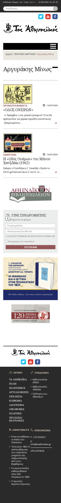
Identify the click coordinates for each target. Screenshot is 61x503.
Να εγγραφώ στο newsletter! (21, 241)
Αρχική (9, 54)
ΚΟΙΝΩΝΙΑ (15, 400)
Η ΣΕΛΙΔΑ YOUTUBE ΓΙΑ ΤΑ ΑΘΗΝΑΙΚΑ (48, 16)
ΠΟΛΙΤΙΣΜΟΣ (17, 387)
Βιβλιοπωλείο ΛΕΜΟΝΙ (40, 388)
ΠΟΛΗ (12, 383)
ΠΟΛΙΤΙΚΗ (15, 413)
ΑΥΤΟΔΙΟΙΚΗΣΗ (18, 392)
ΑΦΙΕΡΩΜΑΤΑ (21, 429)
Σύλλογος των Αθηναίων (40, 395)
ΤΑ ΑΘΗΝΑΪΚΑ (30, 30)
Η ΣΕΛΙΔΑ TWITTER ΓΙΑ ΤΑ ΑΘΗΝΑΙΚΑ (41, 16)
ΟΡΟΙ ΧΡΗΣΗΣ (37, 450)
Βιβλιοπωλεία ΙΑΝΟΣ (40, 381)
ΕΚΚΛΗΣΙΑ (15, 396)
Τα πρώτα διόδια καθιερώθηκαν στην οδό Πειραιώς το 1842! (20, 472)
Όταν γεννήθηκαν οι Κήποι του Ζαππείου (20, 439)
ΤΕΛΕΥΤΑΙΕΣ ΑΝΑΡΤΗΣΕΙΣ (24, 54)
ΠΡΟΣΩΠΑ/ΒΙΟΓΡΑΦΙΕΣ (16, 419)
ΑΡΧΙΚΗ (18, 372)
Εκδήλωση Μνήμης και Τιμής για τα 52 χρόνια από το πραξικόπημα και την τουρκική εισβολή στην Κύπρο (19, 2)
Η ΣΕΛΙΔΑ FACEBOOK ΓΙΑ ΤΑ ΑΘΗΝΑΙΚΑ (55, 16)
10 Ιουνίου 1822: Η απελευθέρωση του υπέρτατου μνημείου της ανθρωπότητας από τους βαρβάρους (20, 455)
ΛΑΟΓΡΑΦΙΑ (16, 404)
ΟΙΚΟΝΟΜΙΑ (16, 409)
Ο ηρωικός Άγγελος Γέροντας (20, 482)
